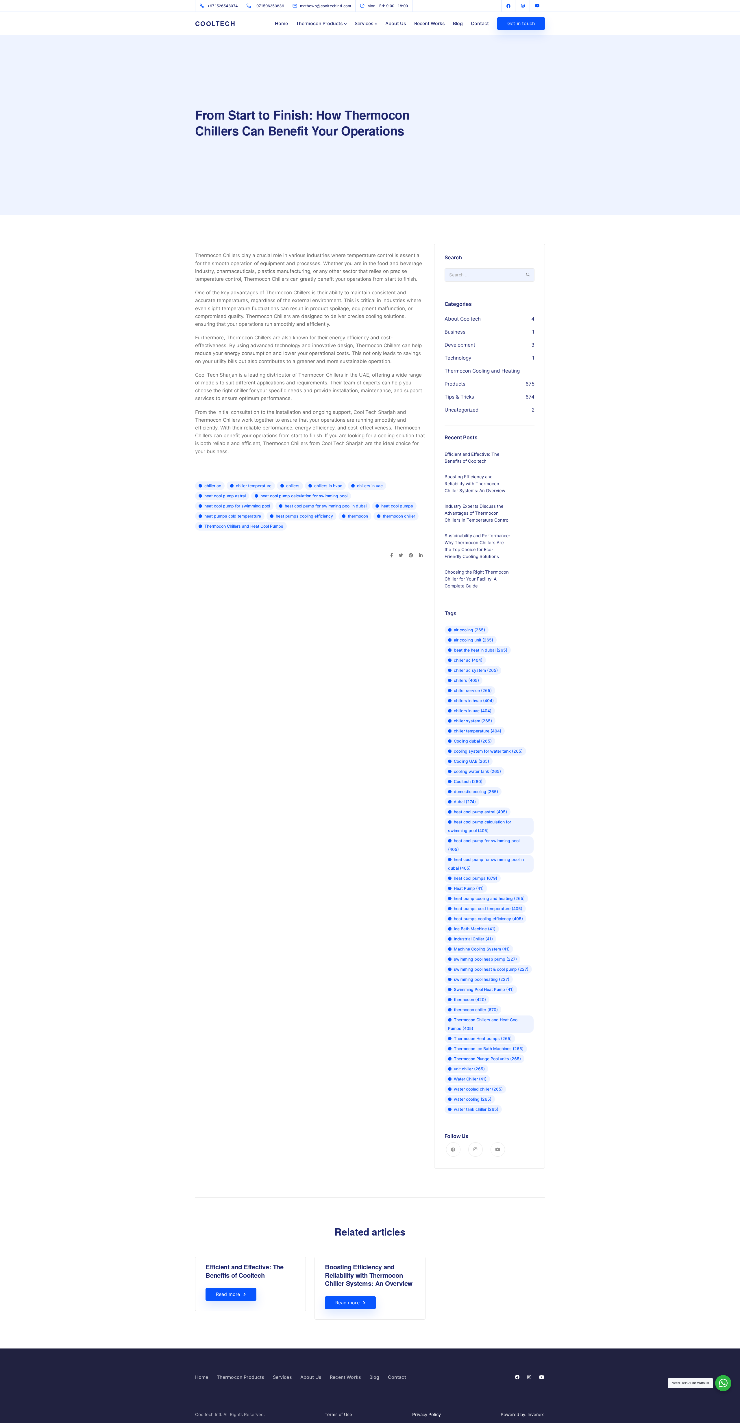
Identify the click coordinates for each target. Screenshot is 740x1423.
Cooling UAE (471, 761)
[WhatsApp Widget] (723, 1383)
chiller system (473, 720)
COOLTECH (215, 23)
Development (460, 345)
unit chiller (469, 1068)
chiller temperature (253, 485)
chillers (292, 485)
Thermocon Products (319, 23)
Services (364, 23)
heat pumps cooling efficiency (304, 516)
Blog (458, 23)
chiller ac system (476, 670)
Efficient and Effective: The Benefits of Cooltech (245, 1271)
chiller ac (212, 485)
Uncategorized (462, 410)
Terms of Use (338, 1414)
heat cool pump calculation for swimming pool (303, 495)
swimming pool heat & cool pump (491, 969)
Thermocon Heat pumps (483, 1038)
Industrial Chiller (473, 938)
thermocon (358, 516)
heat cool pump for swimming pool (237, 505)
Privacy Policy (426, 1414)
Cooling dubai (473, 741)
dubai (465, 801)
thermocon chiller (399, 516)
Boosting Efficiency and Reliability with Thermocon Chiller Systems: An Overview (368, 1275)
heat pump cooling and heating (489, 898)
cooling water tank (477, 771)
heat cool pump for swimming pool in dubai (326, 505)
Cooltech (468, 781)
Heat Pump (469, 888)
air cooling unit (473, 639)
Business (455, 332)
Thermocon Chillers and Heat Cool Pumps (243, 526)
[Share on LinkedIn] (421, 555)
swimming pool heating (481, 979)
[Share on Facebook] (391, 555)
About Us (395, 23)
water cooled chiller (478, 1089)
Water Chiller (470, 1078)
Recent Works (429, 23)
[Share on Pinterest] (411, 555)
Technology (458, 358)
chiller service (473, 690)
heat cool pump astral (225, 495)
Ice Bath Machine (474, 928)
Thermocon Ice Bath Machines (488, 1048)
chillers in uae (370, 485)
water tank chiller (476, 1109)
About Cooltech (463, 319)
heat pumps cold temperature (232, 516)
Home (281, 23)
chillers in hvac (328, 485)
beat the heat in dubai (480, 650)
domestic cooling (476, 791)
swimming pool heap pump (485, 959)
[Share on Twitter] (401, 555)
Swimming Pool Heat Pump (484, 989)
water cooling (472, 1099)
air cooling (469, 629)
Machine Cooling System (482, 948)
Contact (480, 23)
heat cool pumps (397, 505)
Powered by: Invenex (523, 1414)
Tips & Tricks (459, 397)
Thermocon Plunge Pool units (487, 1058)
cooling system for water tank (488, 751)
